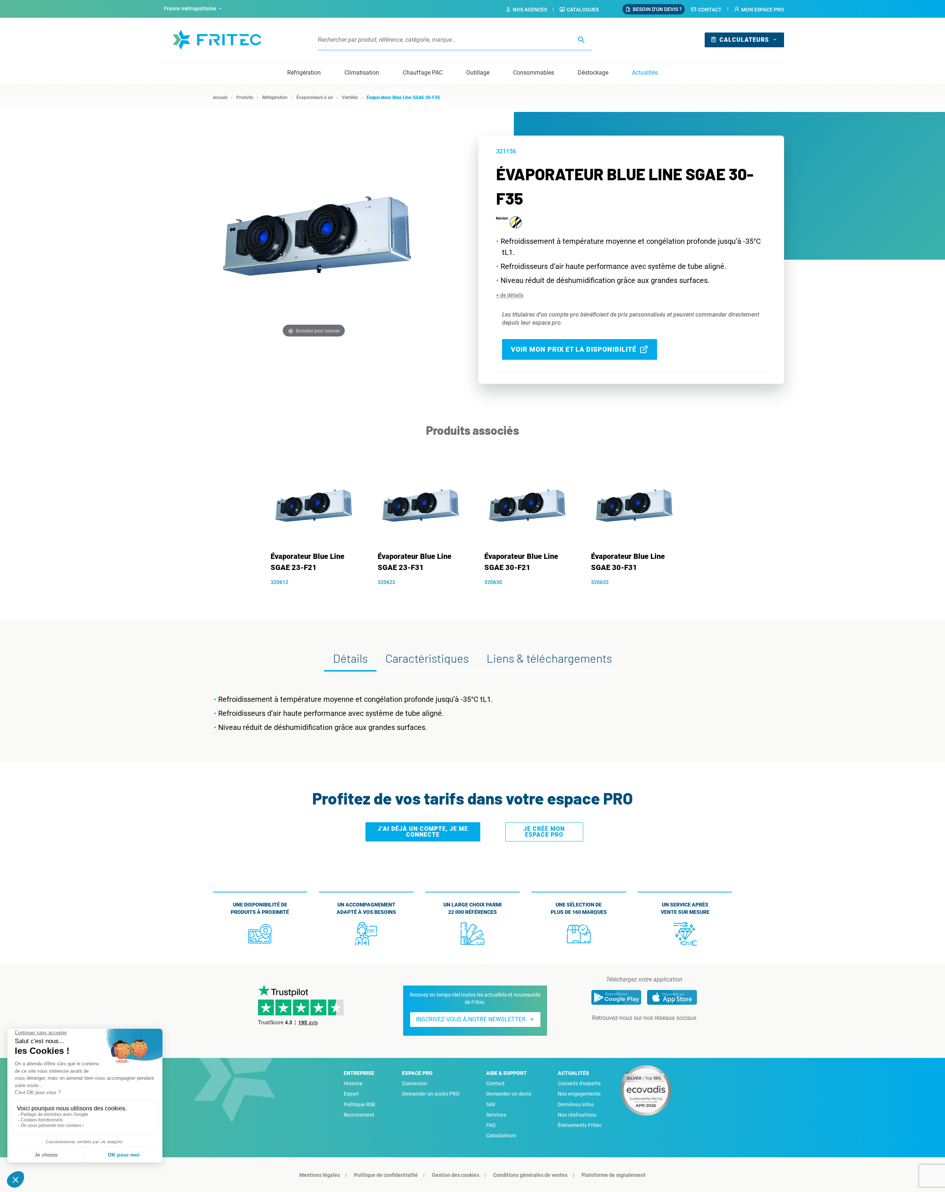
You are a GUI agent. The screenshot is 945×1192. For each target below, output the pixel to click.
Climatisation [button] (361, 72)
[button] (759, 9)
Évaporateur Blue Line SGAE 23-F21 (307, 562)
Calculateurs (744, 39)
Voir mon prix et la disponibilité (573, 349)
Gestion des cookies (455, 1175)
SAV (490, 1104)
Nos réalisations (577, 1115)
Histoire (353, 1083)
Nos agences (530, 10)
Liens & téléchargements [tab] (549, 658)
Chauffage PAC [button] (423, 72)
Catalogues (583, 10)
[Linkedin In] (633, 1032)
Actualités (645, 72)
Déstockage (593, 72)
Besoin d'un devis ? (657, 9)
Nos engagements (579, 1094)
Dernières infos (576, 1104)
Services (496, 1115)
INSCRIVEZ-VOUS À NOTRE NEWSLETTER (471, 1019)
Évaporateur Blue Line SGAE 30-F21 (521, 562)
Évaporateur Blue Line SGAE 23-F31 (414, 562)
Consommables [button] (533, 72)
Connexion (414, 1083)
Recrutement (359, 1115)
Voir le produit (316, 594)
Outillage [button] (477, 72)
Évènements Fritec (580, 1125)
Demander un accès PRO (431, 1094)
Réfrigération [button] (304, 72)
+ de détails (509, 295)
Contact (710, 10)
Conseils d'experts (579, 1083)
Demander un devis (508, 1094)
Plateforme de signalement (613, 1175)
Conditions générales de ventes (530, 1175)
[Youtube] (654, 1032)
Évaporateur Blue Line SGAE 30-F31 (628, 562)
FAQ (491, 1125)
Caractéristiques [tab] (427, 658)
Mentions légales (319, 1175)
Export (351, 1094)
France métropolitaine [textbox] (190, 8)
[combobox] (194, 9)
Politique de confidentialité (386, 1175)
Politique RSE (359, 1104)
